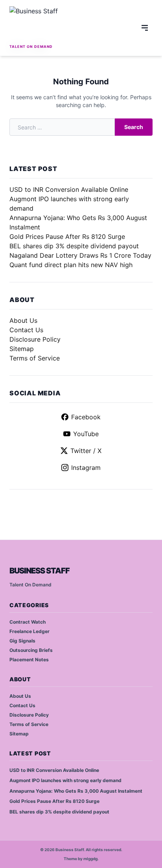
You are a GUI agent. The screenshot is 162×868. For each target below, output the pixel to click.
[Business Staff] (41, 24)
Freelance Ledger (29, 631)
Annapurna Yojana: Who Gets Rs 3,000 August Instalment (75, 791)
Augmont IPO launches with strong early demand (65, 780)
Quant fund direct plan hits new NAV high (71, 265)
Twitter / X (85, 451)
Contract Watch (27, 622)
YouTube (86, 434)
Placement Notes (29, 659)
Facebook (86, 417)
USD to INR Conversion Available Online (68, 189)
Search (133, 127)
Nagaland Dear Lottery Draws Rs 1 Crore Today (80, 255)
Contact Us (26, 330)
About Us (23, 320)
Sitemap (21, 349)
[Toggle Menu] (145, 28)
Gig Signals (22, 641)
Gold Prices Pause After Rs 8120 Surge (67, 236)
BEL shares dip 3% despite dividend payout (74, 246)
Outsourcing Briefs (31, 650)
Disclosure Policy (35, 339)
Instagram (86, 467)
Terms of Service (34, 358)
